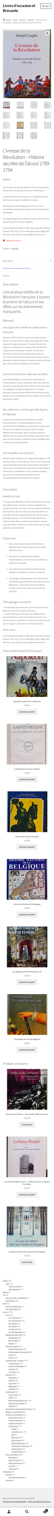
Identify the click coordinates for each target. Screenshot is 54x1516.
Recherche (27, 1511)
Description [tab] (8, 261)
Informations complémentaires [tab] (16, 268)
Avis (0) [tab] (6, 275)
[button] (47, 33)
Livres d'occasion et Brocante (19, 8)
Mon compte (9, 1511)
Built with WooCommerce (39, 1501)
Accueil (8, 20)
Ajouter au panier (27, 711)
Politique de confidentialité (14, 1501)
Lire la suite (27, 1124)
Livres (15, 20)
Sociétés (30, 20)
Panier (41, 1509)
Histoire (22, 20)
